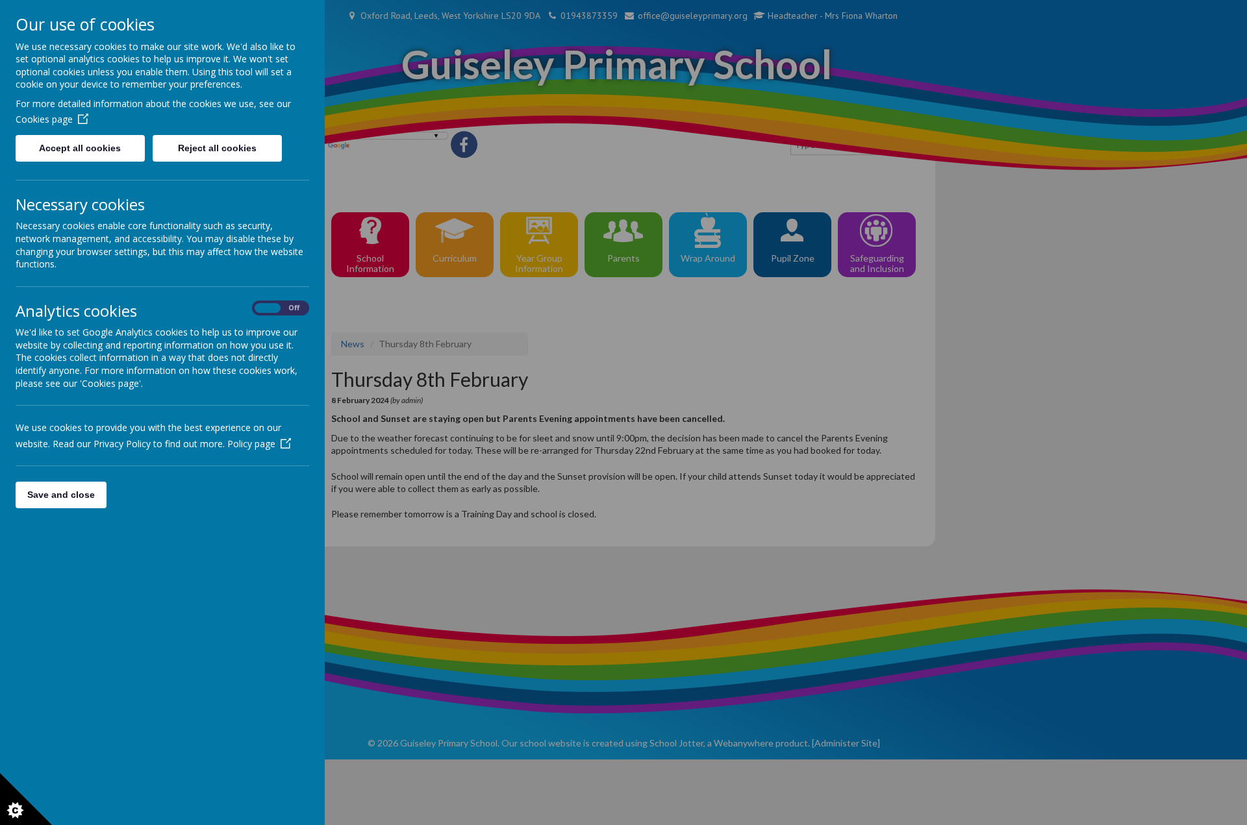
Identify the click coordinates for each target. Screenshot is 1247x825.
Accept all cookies (80, 148)
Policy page (251, 443)
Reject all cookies (217, 148)
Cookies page (44, 119)
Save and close (61, 494)
